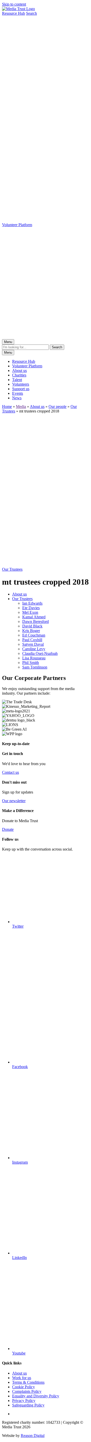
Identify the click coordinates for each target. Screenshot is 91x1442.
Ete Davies (31, 608)
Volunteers (20, 384)
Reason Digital (32, 1435)
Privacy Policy (23, 1400)
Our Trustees (22, 599)
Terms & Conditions (28, 1382)
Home (7, 406)
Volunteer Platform (27, 366)
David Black (32, 626)
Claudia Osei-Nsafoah (40, 653)
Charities (19, 375)
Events (17, 393)
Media (21, 406)
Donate (8, 829)
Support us (20, 389)
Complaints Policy (26, 1391)
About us (19, 370)
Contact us (10, 772)
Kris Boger (31, 630)
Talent (17, 379)
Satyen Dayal (33, 644)
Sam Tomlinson (34, 667)
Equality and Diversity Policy (35, 1396)
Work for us (21, 1378)
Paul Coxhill (32, 640)
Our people (57, 406)
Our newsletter (14, 801)
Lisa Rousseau (34, 658)
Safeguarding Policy (28, 1405)
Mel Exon (30, 612)
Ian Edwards (32, 603)
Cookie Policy (23, 1387)
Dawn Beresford (35, 621)
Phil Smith (30, 662)
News (16, 398)
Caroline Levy (33, 649)
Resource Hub (23, 361)
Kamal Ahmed (34, 617)
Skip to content (14, 4)
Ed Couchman (33, 635)
